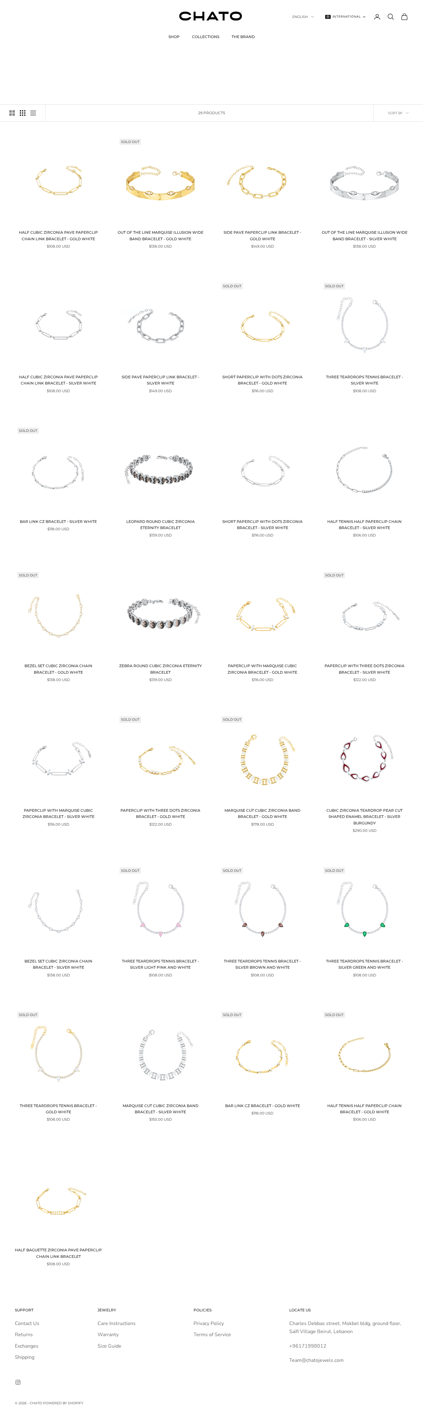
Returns (24, 1334)
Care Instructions (117, 1323)
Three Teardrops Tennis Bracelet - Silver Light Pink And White (160, 964)
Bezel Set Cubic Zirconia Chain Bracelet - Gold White (58, 668)
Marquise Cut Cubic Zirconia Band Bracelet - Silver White (160, 1108)
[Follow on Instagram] (18, 1382)
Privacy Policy (209, 1323)
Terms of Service (212, 1334)
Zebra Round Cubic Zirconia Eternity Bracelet (160, 668)
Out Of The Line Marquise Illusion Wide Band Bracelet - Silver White (365, 235)
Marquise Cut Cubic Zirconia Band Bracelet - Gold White (262, 813)
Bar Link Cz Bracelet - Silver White (58, 521)
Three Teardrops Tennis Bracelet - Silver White (364, 380)
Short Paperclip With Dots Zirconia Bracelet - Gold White (262, 380)
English (300, 17)
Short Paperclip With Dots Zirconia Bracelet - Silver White (262, 524)
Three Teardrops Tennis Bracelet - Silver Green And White (364, 964)
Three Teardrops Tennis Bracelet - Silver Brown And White (262, 964)
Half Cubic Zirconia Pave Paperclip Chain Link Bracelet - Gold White (58, 235)
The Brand (243, 36)
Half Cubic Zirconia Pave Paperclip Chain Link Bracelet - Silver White (58, 380)
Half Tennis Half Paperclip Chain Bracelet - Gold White (364, 1108)
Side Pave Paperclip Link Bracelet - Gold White (262, 235)
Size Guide (109, 1346)
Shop (174, 36)
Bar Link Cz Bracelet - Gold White (262, 1105)
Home (19, 55)
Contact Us (27, 1323)
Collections (205, 36)
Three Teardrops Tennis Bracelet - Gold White (58, 1108)
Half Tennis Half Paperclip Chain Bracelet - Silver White (364, 524)
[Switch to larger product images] (12, 113)
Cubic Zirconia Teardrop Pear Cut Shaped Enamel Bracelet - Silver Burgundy (364, 816)
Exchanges (26, 1346)
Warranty (108, 1334)
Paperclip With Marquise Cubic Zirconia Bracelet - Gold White (262, 668)
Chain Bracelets (61, 55)
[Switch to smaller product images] (22, 113)
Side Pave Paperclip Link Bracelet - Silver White (160, 380)
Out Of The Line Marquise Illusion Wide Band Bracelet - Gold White (160, 235)
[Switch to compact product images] (33, 113)
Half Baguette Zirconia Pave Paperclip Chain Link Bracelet (58, 1253)
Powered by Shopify (63, 1403)
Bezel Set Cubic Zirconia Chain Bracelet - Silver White (58, 964)
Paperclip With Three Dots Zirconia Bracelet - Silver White (364, 668)
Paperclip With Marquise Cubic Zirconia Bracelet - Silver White (58, 813)
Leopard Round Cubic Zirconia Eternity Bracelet (160, 524)
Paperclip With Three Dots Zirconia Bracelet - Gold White (160, 813)
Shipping (24, 1357)
